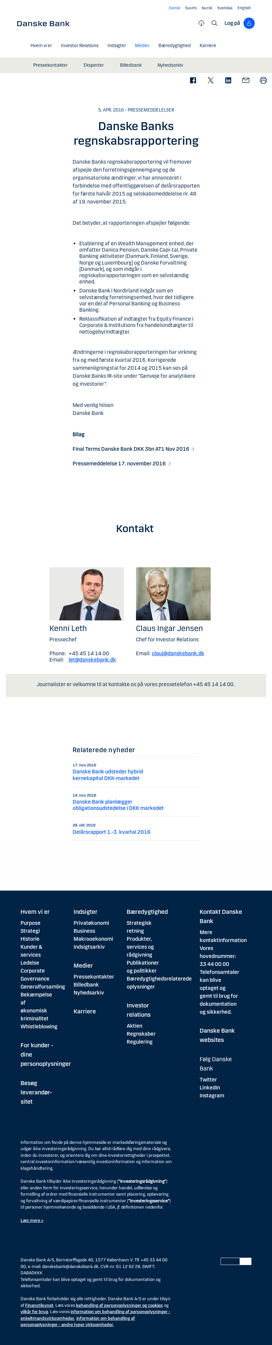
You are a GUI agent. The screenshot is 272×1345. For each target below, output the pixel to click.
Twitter (208, 1079)
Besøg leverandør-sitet (36, 1092)
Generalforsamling (43, 987)
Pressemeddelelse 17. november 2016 (119, 463)
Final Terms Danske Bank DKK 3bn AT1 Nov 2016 (131, 449)
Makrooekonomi (93, 939)
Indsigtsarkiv (89, 947)
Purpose (30, 923)
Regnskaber (141, 1034)
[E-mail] (245, 81)
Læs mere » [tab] (32, 1220)
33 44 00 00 (214, 964)
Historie (30, 939)
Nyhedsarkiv (89, 992)
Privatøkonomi (91, 923)
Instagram (212, 1095)
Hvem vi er (35, 911)
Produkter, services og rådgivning (140, 947)
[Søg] (214, 23)
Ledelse (30, 963)
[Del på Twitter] (210, 81)
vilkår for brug (34, 1311)
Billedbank (86, 985)
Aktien (134, 1026)
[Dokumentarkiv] (201, 23)
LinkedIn (210, 1087)
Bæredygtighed (147, 911)
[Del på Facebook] (193, 81)
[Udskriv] (263, 81)
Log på (232, 23)
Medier (83, 965)
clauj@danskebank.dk (178, 653)
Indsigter (86, 911)
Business (84, 931)
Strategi (30, 931)
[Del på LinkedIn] (228, 81)
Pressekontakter (94, 977)
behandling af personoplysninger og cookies (119, 1305)
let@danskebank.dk (92, 660)
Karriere (85, 1011)
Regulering (140, 1042)
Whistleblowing (39, 1026)
